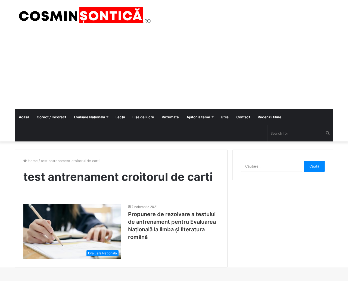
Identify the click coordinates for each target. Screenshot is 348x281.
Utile (225, 117)
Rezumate (170, 117)
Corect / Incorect (51, 117)
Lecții (120, 117)
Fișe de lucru (143, 117)
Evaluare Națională (89, 117)
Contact (243, 117)
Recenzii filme (269, 117)
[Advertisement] (174, 68)
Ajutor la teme (198, 117)
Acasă (24, 117)
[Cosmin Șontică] (83, 15)
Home (32, 161)
